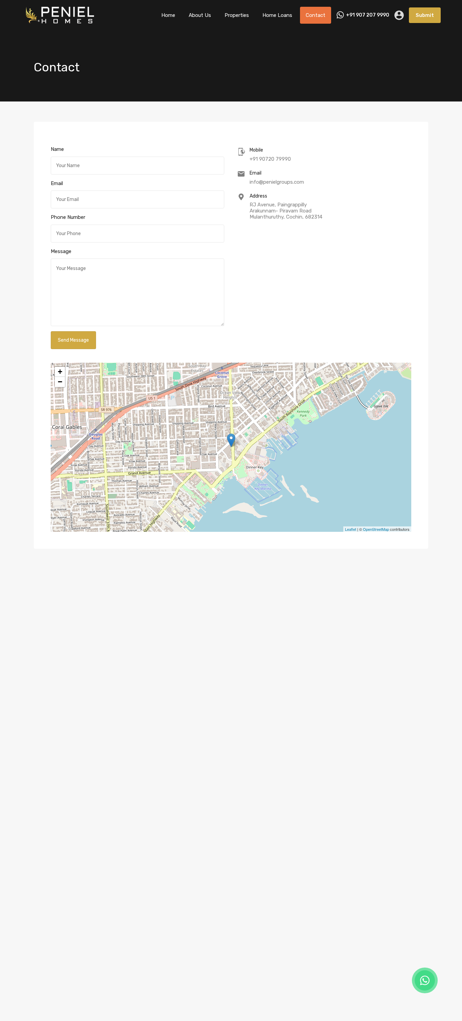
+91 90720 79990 (270, 159)
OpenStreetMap (376, 529)
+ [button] (60, 371)
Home (168, 15)
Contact (315, 15)
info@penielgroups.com (277, 182)
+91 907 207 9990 (367, 15)
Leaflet (350, 529)
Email (57, 183)
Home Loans (277, 15)
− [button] (60, 382)
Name (57, 149)
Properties (237, 15)
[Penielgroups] (61, 21)
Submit (425, 15)
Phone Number (68, 217)
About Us (200, 15)
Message (61, 251)
